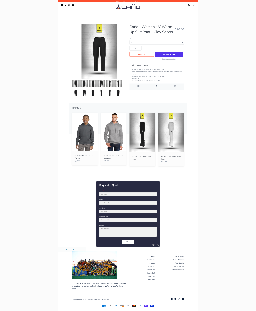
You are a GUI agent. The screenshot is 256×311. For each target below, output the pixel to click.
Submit (128, 242)
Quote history (179, 256)
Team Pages (169, 13)
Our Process (81, 13)
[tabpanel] (99, 51)
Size (131, 39)
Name (101, 191)
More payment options (169, 59)
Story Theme (105, 299)
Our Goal (96, 13)
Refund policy (179, 263)
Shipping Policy (179, 266)
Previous (72, 66)
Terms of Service (178, 260)
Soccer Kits (113, 13)
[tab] (76, 83)
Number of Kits (103, 216)
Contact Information (177, 270)
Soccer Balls (151, 13)
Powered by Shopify (94, 299)
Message (101, 225)
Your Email (102, 208)
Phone (101, 199)
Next (125, 66)
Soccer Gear (132, 13)
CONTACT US (187, 13)
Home (66, 13)
